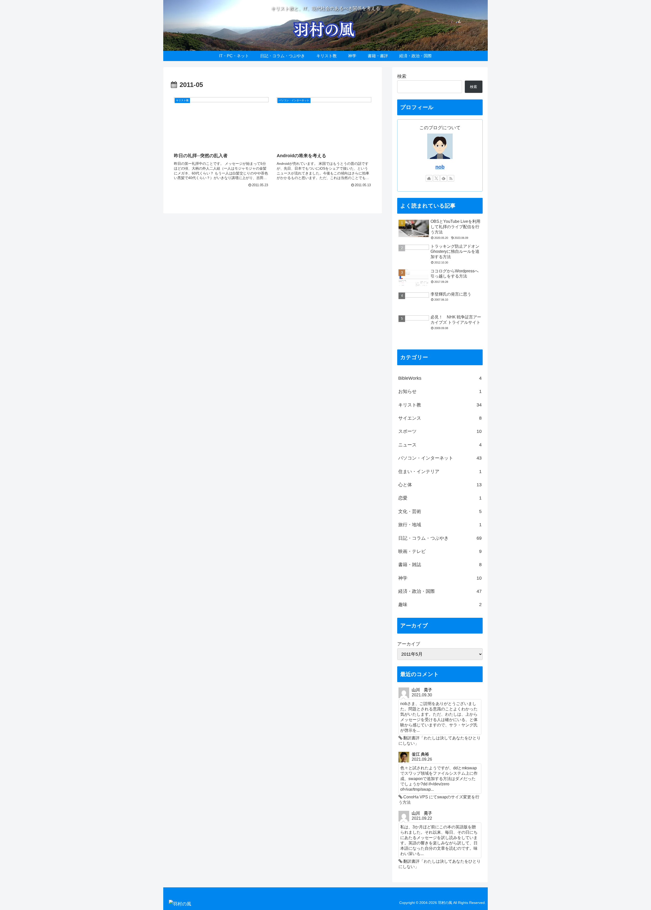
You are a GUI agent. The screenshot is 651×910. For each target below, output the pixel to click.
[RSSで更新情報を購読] (451, 178)
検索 (401, 76)
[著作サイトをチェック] (429, 178)
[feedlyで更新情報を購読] (443, 178)
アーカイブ (408, 644)
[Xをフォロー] (436, 178)
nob (440, 167)
